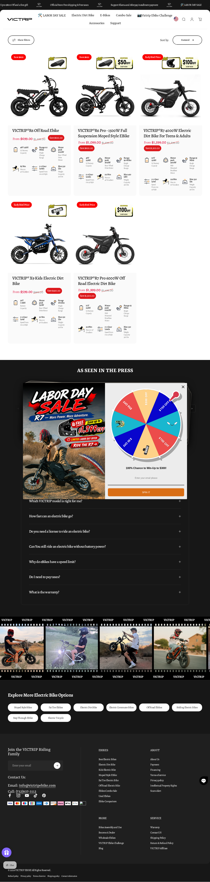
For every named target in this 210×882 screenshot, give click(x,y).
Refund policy (13, 876)
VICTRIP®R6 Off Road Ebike (35, 130)
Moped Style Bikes (23, 707)
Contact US (155, 832)
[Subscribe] (57, 765)
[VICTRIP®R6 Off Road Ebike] (39, 88)
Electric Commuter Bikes (121, 707)
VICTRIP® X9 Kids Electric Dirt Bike (37, 280)
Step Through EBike (23, 718)
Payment (154, 764)
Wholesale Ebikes (107, 837)
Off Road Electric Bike (109, 785)
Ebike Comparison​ (108, 801)
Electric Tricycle (55, 718)
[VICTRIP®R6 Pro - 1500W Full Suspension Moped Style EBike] (105, 88)
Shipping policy (53, 876)
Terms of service (158, 775)
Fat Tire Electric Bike (108, 780)
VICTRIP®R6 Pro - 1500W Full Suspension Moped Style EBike (103, 133)
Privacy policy (157, 780)
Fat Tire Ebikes (56, 707)
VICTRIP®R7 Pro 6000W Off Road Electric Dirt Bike (101, 280)
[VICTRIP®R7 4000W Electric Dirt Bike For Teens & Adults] (170, 88)
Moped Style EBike (108, 775)
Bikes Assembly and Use (110, 827)
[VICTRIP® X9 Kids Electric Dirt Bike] (39, 236)
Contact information (69, 876)
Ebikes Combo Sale (108, 791)
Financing (155, 769)
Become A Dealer (107, 832)
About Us (154, 759)
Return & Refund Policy (161, 843)
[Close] (183, 387)
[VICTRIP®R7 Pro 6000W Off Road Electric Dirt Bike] (105, 236)
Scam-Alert (155, 791)
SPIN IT (146, 492)
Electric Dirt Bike (88, 707)
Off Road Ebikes (154, 707)
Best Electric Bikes (107, 759)
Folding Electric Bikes (187, 707)
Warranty (154, 827)
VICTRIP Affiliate (158, 848)
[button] (203, 780)
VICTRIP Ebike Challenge (111, 843)
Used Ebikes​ (104, 796)
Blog (101, 848)
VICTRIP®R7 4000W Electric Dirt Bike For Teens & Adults (167, 133)
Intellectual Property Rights (163, 785)
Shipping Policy (158, 837)
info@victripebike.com (37, 786)
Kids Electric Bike (107, 769)
